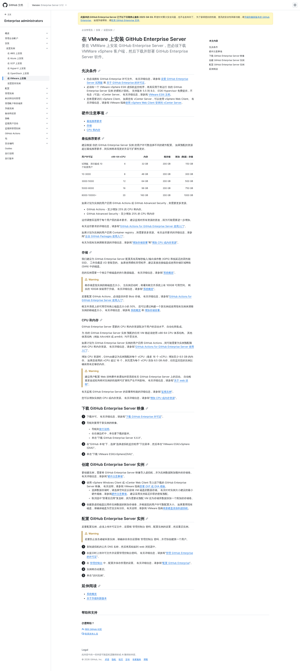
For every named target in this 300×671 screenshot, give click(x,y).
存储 (89, 125)
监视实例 (166, 391)
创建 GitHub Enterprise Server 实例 (113, 464)
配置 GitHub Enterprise (176, 562)
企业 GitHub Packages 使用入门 (103, 236)
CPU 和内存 (93, 129)
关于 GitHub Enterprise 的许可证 (126, 82)
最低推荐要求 (94, 121)
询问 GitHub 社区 (93, 629)
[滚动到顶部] (293, 664)
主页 (9, 14)
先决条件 (89, 71)
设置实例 (108, 30)
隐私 (114, 659)
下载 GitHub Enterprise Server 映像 (113, 408)
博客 (146, 659)
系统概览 (168, 272)
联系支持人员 (91, 633)
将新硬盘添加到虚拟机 (175, 508)
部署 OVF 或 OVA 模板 (152, 486)
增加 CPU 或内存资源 (164, 242)
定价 (127, 659)
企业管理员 (87, 30)
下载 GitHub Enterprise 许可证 (143, 416)
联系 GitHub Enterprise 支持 (125, 20)
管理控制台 (96, 562)
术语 (107, 659)
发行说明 (104, 429)
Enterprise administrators (23, 21)
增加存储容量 (140, 242)
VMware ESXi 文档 (159, 94)
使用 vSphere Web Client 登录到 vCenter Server (153, 102)
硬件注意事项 (93, 113)
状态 (121, 659)
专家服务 (136, 659)
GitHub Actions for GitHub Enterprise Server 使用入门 (152, 226)
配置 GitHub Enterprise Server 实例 (113, 518)
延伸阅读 (89, 586)
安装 (98, 30)
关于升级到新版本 (97, 598)
